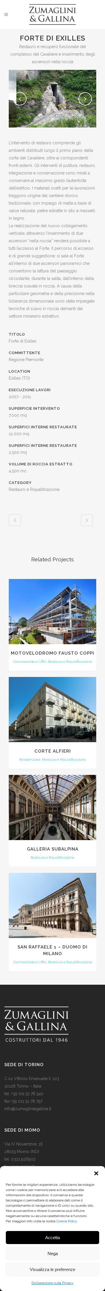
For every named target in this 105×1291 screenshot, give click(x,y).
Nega (53, 1253)
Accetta (52, 1237)
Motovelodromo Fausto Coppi (52, 653)
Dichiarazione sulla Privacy (53, 1283)
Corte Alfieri (52, 751)
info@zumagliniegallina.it (27, 1108)
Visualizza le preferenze (52, 1269)
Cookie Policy (66, 1221)
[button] (96, 1173)
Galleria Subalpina (52, 849)
